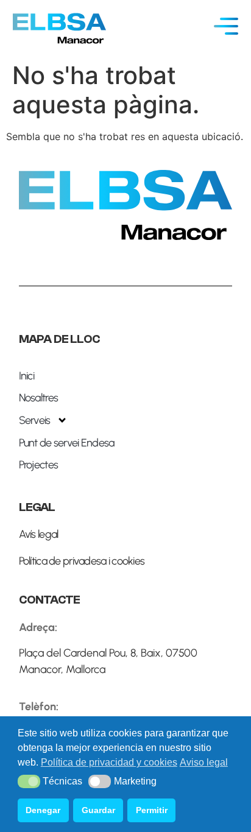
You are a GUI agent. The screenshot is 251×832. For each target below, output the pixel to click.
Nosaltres (38, 397)
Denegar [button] (43, 810)
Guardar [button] (98, 810)
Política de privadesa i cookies (82, 561)
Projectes (38, 464)
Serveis (35, 420)
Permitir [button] (152, 810)
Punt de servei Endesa (67, 442)
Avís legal (38, 534)
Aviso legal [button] (204, 762)
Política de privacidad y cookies (109, 762)
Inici (26, 376)
